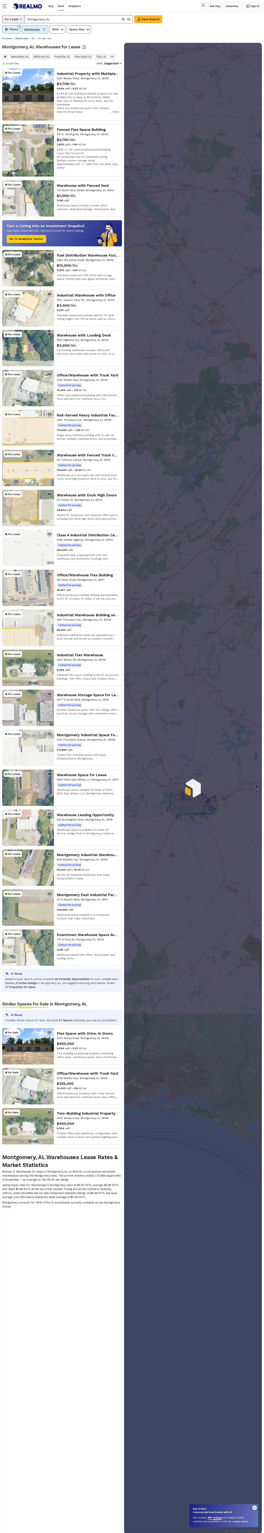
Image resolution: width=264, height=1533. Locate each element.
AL (33, 38)
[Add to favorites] (49, 73)
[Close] (254, 1508)
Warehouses (22, 38)
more (115, 111)
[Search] (129, 19)
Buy (51, 6)
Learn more (240, 1521)
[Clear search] (123, 19)
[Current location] (5, 57)
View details (62, 94)
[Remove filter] (44, 29)
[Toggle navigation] (5, 6)
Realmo (27, 6)
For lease (7, 38)
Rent (61, 6)
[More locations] (112, 57)
